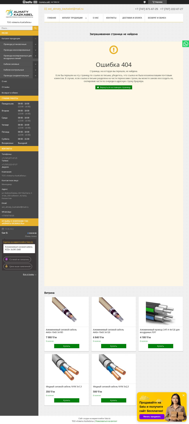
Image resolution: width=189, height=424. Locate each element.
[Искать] (35, 28)
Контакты (111, 18)
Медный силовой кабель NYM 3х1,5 (64, 386)
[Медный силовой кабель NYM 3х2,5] (114, 369)
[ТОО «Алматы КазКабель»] (19, 13)
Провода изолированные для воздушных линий (18, 57)
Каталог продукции (11, 38)
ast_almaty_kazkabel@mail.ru (15, 207)
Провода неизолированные (17, 50)
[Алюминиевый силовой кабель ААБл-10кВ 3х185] (66, 312)
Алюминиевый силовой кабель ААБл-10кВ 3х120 (108, 331)
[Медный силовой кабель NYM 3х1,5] (66, 369)
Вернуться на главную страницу (115, 87)
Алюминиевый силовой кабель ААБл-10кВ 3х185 (61, 331)
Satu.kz (107, 419)
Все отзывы (28, 274)
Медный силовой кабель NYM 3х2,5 (111, 386)
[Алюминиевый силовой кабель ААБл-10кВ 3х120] (114, 312)
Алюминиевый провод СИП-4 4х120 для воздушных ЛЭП (160, 331)
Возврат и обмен (10, 92)
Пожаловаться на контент (106, 421)
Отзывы (5, 87)
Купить (66, 346)
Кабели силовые (11, 64)
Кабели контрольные (14, 69)
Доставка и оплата (132, 18)
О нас (4, 81)
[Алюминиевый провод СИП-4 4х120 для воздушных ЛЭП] (161, 312)
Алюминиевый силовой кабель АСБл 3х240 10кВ (18, 248)
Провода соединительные (16, 75)
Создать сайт (44, 2)
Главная (51, 18)
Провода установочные (15, 44)
